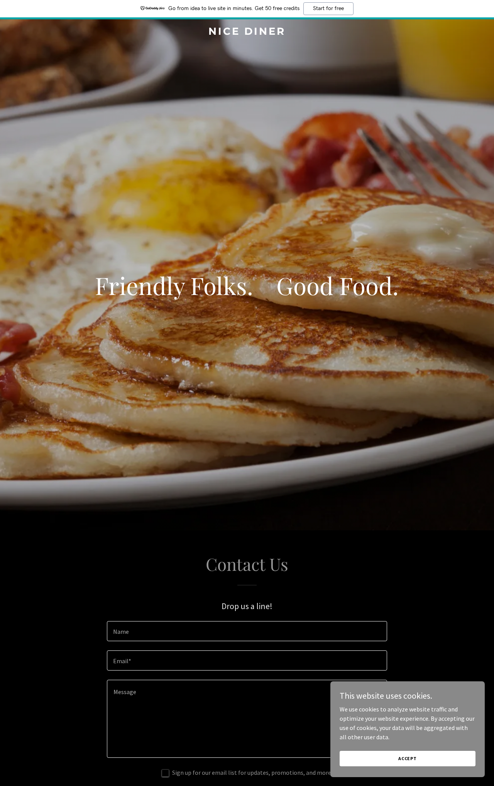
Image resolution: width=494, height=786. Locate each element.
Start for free (328, 8)
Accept (407, 758)
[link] (247, 32)
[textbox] (247, 631)
